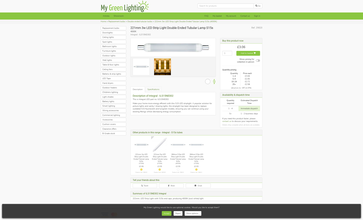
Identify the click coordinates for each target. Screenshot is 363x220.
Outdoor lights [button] (108, 55)
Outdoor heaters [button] (109, 87)
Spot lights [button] (107, 42)
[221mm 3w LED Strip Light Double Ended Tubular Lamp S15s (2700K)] (141, 145)
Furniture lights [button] (109, 51)
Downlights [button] (107, 32)
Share (172, 186)
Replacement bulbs (116, 21)
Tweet (145, 186)
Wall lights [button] (107, 60)
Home (103, 21)
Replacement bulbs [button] (110, 28)
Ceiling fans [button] (107, 69)
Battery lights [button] (108, 101)
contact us (226, 121)
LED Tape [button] (106, 78)
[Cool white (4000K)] (178, 169)
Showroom (119, 16)
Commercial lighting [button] (111, 115)
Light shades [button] (108, 97)
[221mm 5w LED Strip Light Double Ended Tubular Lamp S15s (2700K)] (159, 145)
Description (138, 89)
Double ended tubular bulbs (139, 21)
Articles (106, 16)
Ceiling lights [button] (108, 37)
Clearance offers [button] (109, 129)
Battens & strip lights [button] (111, 74)
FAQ (206, 16)
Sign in (257, 16)
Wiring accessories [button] (110, 110)
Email (199, 186)
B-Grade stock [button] (108, 133)
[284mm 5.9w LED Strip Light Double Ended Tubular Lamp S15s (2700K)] (196, 145)
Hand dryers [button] (107, 83)
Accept (167, 213)
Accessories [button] (107, 119)
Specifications (153, 89)
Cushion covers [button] (109, 124)
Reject (178, 213)
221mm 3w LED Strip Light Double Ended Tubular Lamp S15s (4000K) (186, 21)
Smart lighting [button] (108, 106)
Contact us (245, 16)
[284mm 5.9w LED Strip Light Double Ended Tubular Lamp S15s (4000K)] (178, 145)
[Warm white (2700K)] (141, 169)
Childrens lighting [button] (110, 92)
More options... (193, 213)
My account (231, 16)
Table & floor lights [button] (110, 64)
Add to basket (247, 53)
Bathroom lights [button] (109, 46)
